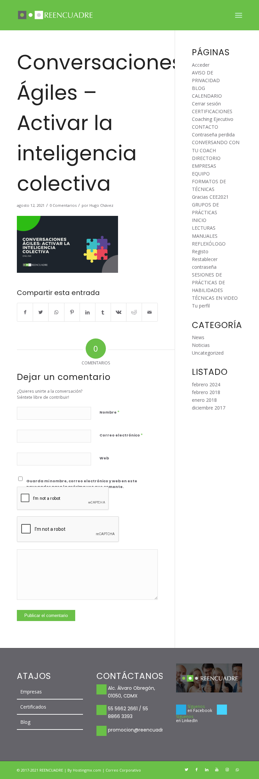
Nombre (109, 412)
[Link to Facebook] (197, 770)
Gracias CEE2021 (210, 197)
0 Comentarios (63, 205)
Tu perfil (201, 305)
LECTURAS (203, 228)
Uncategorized (208, 353)
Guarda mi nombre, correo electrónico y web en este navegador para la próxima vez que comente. (81, 483)
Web (104, 458)
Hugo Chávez (101, 205)
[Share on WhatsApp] (56, 312)
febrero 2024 (206, 384)
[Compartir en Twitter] (40, 312)
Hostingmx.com (87, 770)
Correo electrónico (121, 435)
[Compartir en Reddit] (134, 312)
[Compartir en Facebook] (25, 312)
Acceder (200, 65)
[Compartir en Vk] (118, 312)
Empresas (31, 691)
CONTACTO (205, 127)
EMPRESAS (204, 166)
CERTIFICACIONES (212, 111)
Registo (200, 251)
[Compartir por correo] (149, 312)
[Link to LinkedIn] (207, 770)
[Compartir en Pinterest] (72, 312)
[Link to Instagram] (227, 770)
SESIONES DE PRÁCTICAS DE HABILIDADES (208, 282)
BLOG (198, 88)
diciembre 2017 (208, 407)
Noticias (201, 345)
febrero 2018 (206, 392)
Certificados (33, 707)
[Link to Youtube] (217, 770)
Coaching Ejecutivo (212, 119)
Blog (25, 722)
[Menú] (238, 15)
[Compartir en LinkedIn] (87, 312)
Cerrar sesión (206, 103)
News (198, 337)
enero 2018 (204, 400)
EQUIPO (201, 173)
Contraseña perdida (213, 134)
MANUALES (205, 236)
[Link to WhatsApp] (237, 770)
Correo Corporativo (123, 770)
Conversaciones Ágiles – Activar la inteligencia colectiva (99, 123)
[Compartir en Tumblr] (103, 312)
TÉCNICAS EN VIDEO (215, 298)
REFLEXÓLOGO (209, 243)
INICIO (199, 220)
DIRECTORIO (206, 158)
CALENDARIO (207, 96)
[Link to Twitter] (186, 770)
